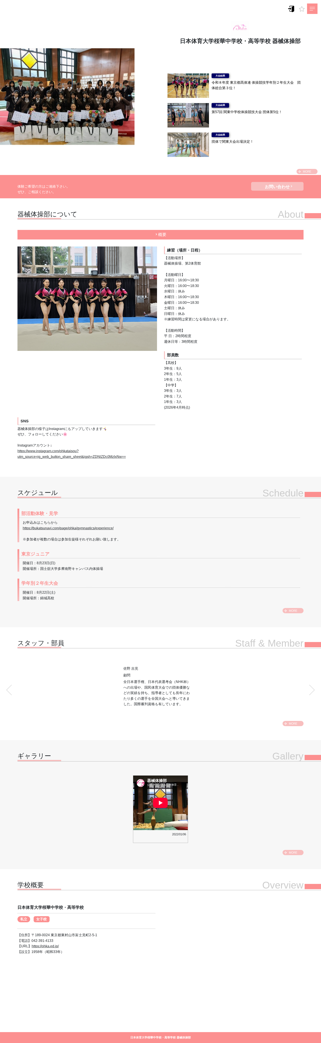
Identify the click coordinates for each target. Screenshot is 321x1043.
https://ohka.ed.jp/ (45, 946)
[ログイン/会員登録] (291, 8)
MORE (307, 171)
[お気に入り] (301, 7)
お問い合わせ (277, 186)
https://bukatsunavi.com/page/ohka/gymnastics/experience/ (68, 528)
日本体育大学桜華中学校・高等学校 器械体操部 (240, 41)
